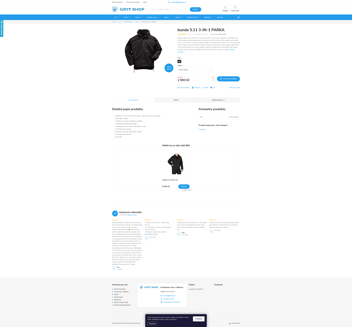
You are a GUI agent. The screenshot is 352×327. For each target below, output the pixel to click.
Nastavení (152, 324)
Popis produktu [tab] (133, 100)
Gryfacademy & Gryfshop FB (171, 302)
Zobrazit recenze (132, 215)
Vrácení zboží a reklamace (133, 2)
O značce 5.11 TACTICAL (196, 289)
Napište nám (117, 300)
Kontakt (145, 2)
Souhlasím (198, 319)
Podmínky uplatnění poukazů (122, 305)
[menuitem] (117, 17)
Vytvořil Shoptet (235, 323)
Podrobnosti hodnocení (200, 34)
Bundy (203, 129)
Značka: (234, 87)
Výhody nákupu (118, 297)
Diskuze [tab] (176, 100)
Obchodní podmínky (117, 2)
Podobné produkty (217, 100)
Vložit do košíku (230, 79)
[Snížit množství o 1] (213, 80)
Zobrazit (184, 186)
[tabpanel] (176, 171)
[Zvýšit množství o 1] (213, 77)
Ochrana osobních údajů (121, 302)
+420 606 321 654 (168, 299)
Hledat (195, 9)
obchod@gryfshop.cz (169, 296)
